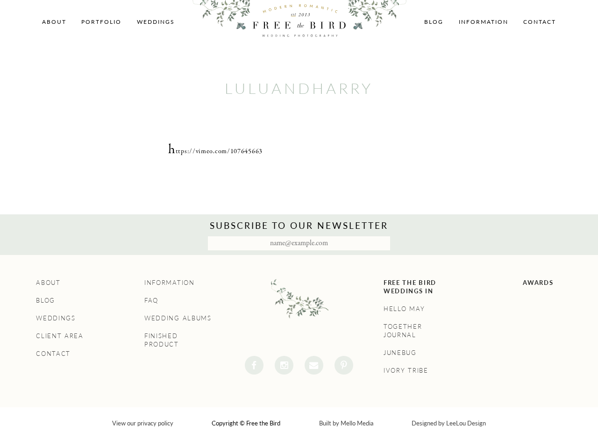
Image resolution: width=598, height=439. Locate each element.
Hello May (404, 308)
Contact (539, 22)
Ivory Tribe (406, 370)
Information (483, 22)
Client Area (60, 336)
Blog (433, 22)
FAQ (151, 300)
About (54, 22)
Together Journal (403, 330)
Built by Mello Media (346, 423)
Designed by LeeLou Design (449, 423)
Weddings (156, 22)
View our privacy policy (142, 423)
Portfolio (101, 22)
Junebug (400, 352)
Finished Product (161, 340)
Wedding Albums (178, 318)
